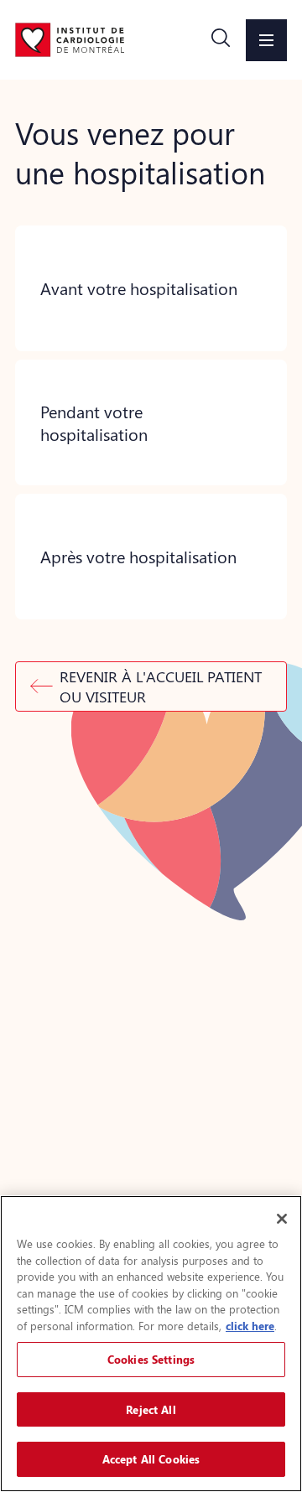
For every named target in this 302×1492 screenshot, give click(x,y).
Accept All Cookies (151, 1459)
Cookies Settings (151, 1359)
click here (250, 1325)
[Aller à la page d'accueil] (69, 39)
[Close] (281, 1218)
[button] (221, 40)
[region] (151, 1343)
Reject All (150, 1409)
